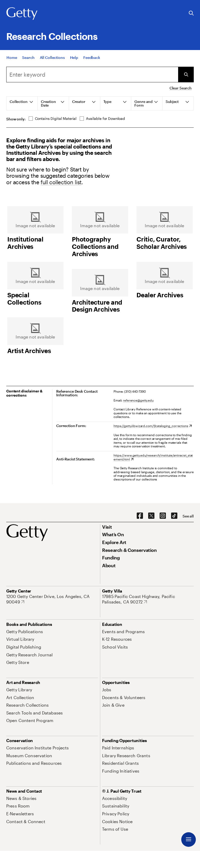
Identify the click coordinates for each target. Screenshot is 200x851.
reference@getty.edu (138, 400)
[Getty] (22, 13)
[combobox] (92, 74)
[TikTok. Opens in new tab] (174, 516)
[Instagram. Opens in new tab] (163, 516)
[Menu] (188, 839)
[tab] (22, 103)
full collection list (61, 182)
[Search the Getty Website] (191, 13)
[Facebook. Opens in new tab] (140, 516)
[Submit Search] (186, 74)
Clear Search (181, 88)
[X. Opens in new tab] (151, 516)
